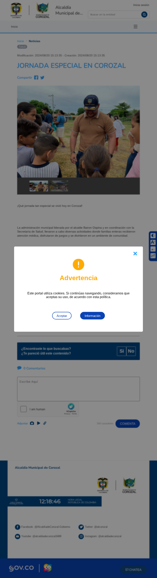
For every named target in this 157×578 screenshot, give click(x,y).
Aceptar (62, 315)
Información (92, 315)
